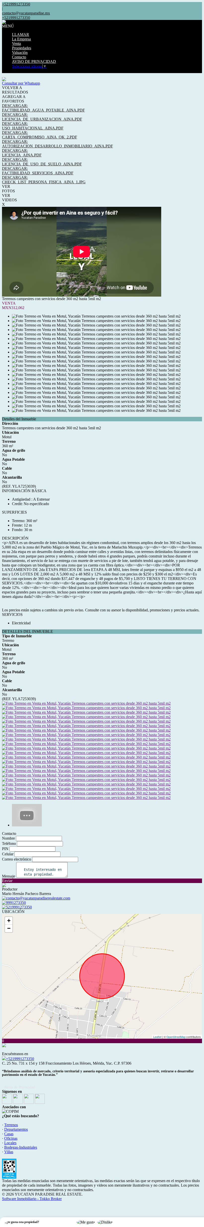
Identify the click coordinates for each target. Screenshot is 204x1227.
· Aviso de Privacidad (18, 1087)
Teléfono (9, 843)
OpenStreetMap (176, 1037)
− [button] (8, 928)
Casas (8, 1134)
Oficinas (10, 1138)
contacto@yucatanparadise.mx (26, 13)
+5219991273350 (20, 1059)
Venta (16, 43)
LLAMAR (20, 34)
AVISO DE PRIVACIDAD (34, 61)
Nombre (8, 838)
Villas (8, 1152)
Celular (7, 854)
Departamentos (16, 1129)
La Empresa (21, 39)
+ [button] (8, 920)
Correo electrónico (16, 859)
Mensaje (8, 876)
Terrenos (11, 1125)
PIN (5, 849)
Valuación (20, 52)
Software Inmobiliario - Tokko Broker (32, 1199)
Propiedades (21, 48)
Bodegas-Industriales (20, 1147)
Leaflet (157, 1037)
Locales (10, 1143)
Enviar (7, 881)
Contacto (19, 57)
